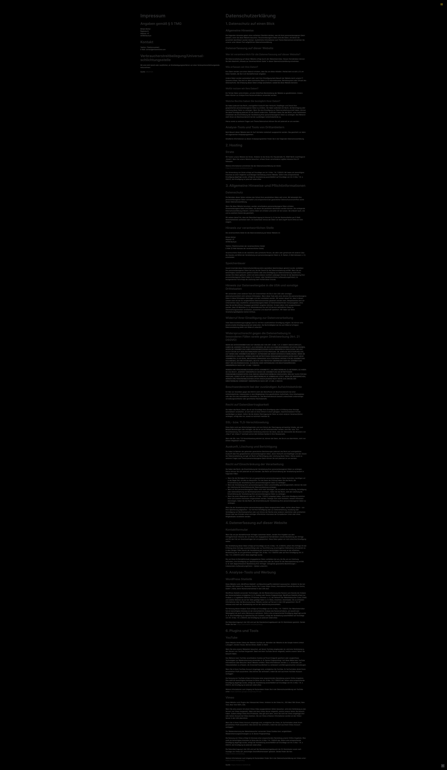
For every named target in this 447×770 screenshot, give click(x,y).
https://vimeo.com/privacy (235, 754)
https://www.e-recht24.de (241, 765)
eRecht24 (149, 72)
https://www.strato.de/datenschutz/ (239, 168)
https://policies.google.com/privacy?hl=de (245, 691)
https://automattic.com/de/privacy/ (249, 624)
